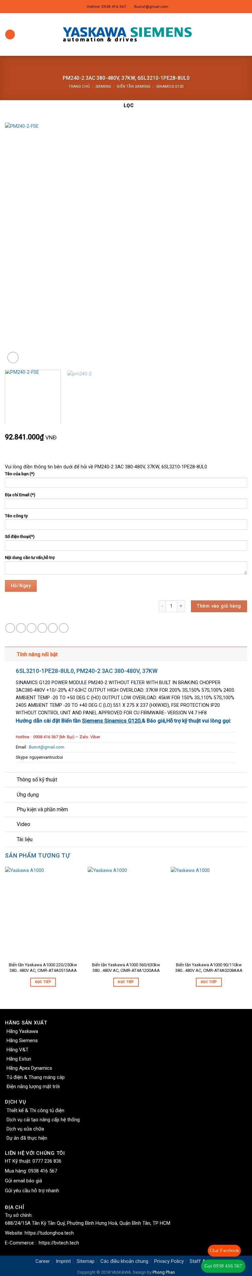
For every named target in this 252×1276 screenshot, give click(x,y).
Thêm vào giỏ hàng (219, 606)
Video (23, 824)
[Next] (234, 243)
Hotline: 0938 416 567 (106, 6)
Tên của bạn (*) (19, 473)
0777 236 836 (46, 1161)
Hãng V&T (18, 1050)
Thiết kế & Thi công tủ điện (35, 1110)
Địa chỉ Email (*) (20, 494)
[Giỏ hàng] (244, 34)
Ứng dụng (28, 795)
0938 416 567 (42, 1171)
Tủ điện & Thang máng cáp (36, 1077)
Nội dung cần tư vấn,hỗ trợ (29, 557)
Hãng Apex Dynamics (29, 1068)
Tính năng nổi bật (37, 654)
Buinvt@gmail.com (151, 6)
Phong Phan (164, 1272)
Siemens (103, 86)
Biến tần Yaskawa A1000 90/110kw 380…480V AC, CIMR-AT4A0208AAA (208, 967)
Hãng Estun (19, 1059)
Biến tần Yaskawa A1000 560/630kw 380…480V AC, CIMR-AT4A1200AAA (126, 967)
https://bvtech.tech (59, 1243)
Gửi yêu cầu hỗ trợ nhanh (32, 1191)
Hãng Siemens (22, 1040)
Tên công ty (16, 515)
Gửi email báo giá (23, 1181)
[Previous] (18, 243)
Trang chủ (79, 86)
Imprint (63, 1261)
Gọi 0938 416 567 (223, 1265)
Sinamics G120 (169, 86)
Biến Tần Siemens (133, 86)
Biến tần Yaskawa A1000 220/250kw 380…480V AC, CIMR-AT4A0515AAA (43, 967)
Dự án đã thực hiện (27, 1138)
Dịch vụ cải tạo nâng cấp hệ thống (43, 1120)
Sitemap (85, 1261)
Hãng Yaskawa (22, 1031)
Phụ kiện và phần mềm (42, 809)
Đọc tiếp (43, 982)
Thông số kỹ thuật (37, 779)
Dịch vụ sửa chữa (25, 1129)
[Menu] (10, 34)
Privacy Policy (169, 1261)
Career (42, 1261)
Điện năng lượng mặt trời (33, 1086)
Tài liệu (24, 839)
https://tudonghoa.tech (49, 1233)
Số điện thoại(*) (19, 536)
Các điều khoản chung (124, 1261)
